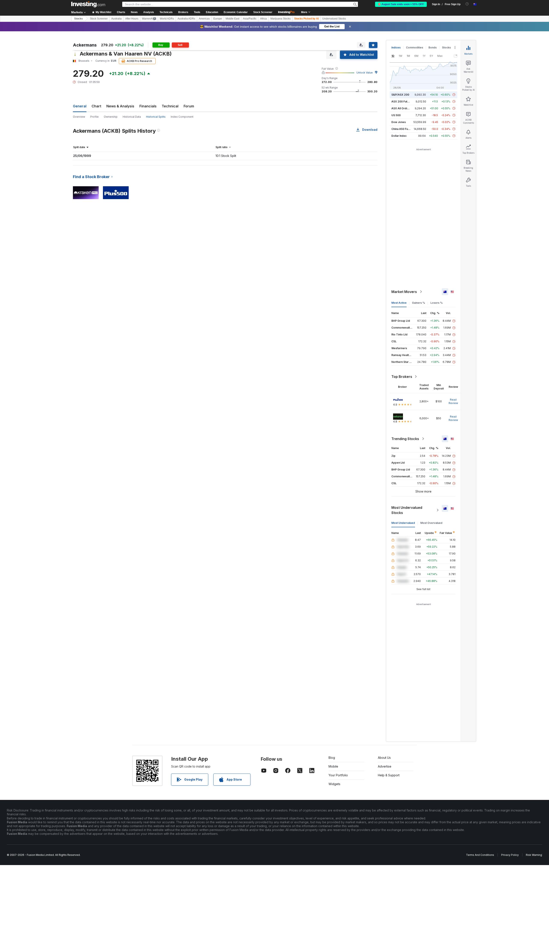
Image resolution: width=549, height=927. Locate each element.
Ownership (111, 116)
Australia (116, 18)
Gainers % (418, 302)
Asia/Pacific (249, 18)
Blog (332, 757)
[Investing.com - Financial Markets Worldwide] (88, 4)
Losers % (436, 302)
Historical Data (132, 116)
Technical (170, 106)
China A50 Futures (403, 129)
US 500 (396, 115)
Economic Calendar (236, 12)
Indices (396, 47)
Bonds (432, 47)
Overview (79, 116)
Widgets (334, 784)
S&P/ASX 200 (400, 94)
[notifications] (467, 4)
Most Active (399, 302)
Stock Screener (262, 12)
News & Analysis (120, 106)
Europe (217, 18)
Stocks (78, 18)
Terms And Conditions (480, 854)
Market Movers (404, 292)
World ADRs (167, 18)
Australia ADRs (186, 18)
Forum (189, 106)
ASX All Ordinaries (403, 108)
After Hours (131, 18)
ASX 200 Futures (402, 101)
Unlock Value (364, 72)
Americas (204, 18)
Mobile (333, 766)
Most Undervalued (403, 522)
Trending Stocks (405, 439)
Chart (96, 106)
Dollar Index (399, 135)
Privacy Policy (510, 854)
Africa (263, 18)
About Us (384, 757)
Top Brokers (401, 376)
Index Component (182, 116)
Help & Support (389, 775)
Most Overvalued (431, 522)
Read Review (453, 401)
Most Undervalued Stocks (406, 510)
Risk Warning (534, 854)
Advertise (384, 766)
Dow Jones (398, 122)
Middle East (232, 18)
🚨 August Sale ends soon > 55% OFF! (401, 4)
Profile (94, 116)
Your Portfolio (338, 775)
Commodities (414, 47)
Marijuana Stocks (280, 18)
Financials (148, 106)
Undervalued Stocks (334, 18)
